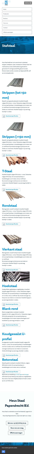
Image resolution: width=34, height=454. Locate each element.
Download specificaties (12, 116)
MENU (28, 3)
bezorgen (26, 374)
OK (3, 451)
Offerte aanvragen (16, 433)
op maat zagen (18, 374)
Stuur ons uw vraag (16, 428)
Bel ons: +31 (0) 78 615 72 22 (17, 423)
